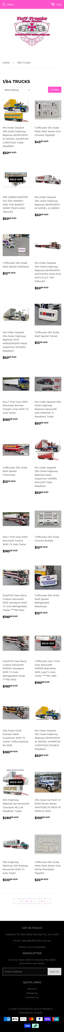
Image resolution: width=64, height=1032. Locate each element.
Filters (54, 89)
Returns (32, 988)
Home (6, 62)
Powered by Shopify (30, 1012)
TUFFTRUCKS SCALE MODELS (35, 1008)
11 (42, 901)
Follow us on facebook (32, 947)
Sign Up (54, 971)
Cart (58, 4)
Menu (10, 4)
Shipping (32, 993)
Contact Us (32, 997)
